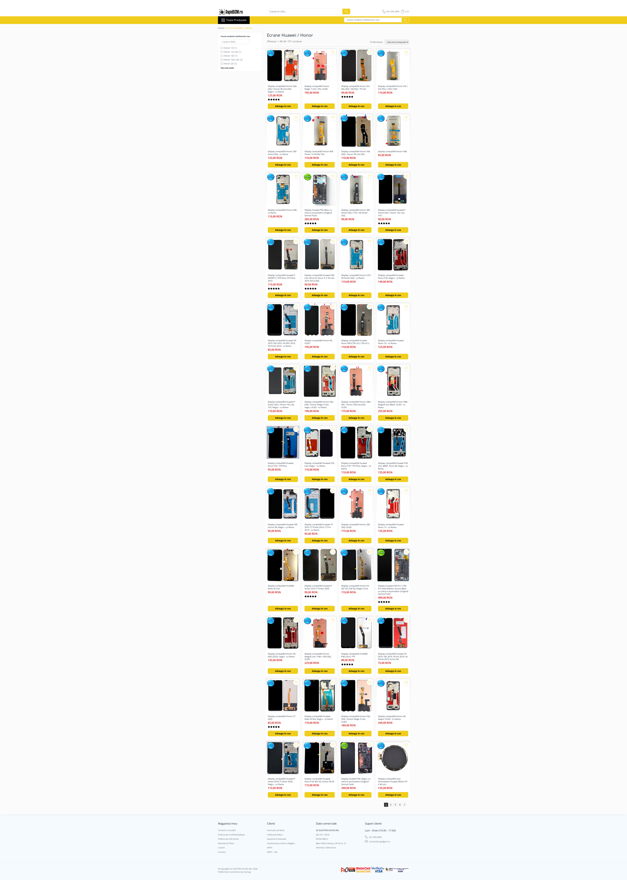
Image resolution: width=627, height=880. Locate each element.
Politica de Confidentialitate (231, 834)
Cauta (405, 19)
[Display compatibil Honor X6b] (393, 130)
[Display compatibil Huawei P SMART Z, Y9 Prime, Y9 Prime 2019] (282, 254)
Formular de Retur (276, 830)
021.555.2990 (375, 837)
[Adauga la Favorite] (296, 52)
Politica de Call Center (228, 838)
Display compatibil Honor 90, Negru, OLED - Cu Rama (392, 717)
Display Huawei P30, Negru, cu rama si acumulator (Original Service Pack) (355, 781)
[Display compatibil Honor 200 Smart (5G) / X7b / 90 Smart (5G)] (356, 189)
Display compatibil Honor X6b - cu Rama (283, 211)
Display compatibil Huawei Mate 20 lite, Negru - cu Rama (319, 717)
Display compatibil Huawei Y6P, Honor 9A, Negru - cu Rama (283, 526)
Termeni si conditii (227, 830)
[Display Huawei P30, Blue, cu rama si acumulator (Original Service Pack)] (319, 189)
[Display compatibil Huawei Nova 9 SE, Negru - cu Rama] (393, 254)
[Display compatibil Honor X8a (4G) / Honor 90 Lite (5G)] (356, 130)
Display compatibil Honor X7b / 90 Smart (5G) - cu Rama (356, 276)
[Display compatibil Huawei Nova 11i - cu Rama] (393, 503)
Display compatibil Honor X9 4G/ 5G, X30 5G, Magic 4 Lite (355, 587)
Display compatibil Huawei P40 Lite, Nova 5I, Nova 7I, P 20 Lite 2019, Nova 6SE (319, 278)
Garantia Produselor (277, 838)
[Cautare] (346, 11)
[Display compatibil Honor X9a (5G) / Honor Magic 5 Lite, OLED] (356, 695)
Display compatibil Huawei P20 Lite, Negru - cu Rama (319, 464)
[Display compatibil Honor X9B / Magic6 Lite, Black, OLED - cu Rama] (393, 381)
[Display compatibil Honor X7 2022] (282, 695)
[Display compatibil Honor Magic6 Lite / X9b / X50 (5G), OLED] (319, 633)
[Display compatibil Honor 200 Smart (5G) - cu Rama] (282, 130)
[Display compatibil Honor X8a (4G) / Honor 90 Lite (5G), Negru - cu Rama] (282, 65)
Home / (222, 28)
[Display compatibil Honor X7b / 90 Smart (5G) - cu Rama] (356, 254)
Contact (222, 851)
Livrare (221, 847)
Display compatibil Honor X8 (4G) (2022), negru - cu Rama (281, 655)
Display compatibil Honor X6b (392, 151)
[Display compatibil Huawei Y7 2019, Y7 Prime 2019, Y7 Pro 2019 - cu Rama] (319, 503)
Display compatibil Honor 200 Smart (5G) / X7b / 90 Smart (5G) (355, 213)
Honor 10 (228, 47)
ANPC (270, 847)
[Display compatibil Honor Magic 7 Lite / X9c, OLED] (319, 65)
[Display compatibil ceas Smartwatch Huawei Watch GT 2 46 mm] (393, 758)
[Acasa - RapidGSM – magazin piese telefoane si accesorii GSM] (234, 11)
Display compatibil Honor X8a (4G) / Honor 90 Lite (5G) (355, 153)
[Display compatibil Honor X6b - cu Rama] (282, 189)
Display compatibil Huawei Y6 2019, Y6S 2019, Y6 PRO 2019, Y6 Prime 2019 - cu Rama (282, 343)
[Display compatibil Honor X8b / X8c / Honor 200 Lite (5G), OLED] (356, 381)
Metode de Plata (226, 843)
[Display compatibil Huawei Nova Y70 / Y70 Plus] (282, 442)
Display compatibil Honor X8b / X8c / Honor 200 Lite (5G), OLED (356, 404)
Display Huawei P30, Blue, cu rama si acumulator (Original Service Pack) (318, 213)
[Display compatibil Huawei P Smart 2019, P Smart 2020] (319, 565)
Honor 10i (229, 55)
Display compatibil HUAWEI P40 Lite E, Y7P (354, 655)
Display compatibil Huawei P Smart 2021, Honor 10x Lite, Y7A (391, 213)
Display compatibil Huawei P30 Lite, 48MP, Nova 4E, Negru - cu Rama (393, 466)
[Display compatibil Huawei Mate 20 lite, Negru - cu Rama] (319, 695)
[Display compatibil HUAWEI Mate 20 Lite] (282, 565)
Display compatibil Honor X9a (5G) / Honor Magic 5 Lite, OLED (355, 719)
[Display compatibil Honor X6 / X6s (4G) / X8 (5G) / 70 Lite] (356, 65)
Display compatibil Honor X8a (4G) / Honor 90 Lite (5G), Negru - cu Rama (282, 89)
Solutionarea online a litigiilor (281, 843)
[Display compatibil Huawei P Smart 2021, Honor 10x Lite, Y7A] (393, 189)
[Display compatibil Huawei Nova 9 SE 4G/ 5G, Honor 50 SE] (319, 758)
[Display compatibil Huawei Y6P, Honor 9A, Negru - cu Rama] (282, 503)
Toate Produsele (236, 20)
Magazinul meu (227, 823)
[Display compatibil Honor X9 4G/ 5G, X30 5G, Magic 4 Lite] (356, 565)
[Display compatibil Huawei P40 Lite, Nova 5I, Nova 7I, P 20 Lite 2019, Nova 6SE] (319, 254)
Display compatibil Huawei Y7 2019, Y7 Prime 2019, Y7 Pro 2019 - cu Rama (319, 527)
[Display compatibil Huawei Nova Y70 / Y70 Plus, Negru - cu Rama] (356, 442)
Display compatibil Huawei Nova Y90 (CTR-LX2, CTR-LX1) (355, 342)
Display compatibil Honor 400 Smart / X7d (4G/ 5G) (319, 153)
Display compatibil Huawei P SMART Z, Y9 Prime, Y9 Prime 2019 (281, 278)
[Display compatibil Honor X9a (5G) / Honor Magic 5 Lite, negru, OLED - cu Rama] (319, 381)
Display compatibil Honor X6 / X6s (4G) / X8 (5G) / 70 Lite (355, 87)
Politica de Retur (275, 834)
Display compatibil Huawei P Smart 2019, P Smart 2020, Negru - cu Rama (281, 781)
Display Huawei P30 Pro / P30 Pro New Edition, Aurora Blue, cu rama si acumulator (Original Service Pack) (393, 590)
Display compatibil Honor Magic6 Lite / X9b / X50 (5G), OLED (318, 656)
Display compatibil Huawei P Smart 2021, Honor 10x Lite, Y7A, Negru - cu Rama (281, 404)
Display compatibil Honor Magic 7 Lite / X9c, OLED (317, 87)
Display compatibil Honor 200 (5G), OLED (355, 526)
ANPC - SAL (272, 851)
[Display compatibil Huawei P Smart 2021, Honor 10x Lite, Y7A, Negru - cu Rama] (282, 381)
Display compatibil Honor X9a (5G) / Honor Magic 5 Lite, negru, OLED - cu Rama (319, 404)
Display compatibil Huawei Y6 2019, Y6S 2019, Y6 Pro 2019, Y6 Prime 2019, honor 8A (393, 656)
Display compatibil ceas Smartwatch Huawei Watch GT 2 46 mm (392, 781)
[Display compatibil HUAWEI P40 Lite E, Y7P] (356, 633)
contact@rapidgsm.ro (379, 841)
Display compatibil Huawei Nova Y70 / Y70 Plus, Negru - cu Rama (356, 466)
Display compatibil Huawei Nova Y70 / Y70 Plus (280, 464)
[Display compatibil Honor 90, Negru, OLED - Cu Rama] (393, 695)
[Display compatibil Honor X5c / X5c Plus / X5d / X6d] (393, 65)
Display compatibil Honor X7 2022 (281, 717)
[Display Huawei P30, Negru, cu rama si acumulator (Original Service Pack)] (356, 758)
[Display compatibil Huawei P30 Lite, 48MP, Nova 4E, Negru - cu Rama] (393, 442)
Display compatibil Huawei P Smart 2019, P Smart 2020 (318, 587)
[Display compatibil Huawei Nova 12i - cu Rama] (393, 319)
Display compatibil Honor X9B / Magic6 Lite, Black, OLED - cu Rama (393, 404)
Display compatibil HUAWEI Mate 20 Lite (281, 587)
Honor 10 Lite (231, 51)
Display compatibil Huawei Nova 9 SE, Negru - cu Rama (391, 276)
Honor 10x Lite (231, 59)
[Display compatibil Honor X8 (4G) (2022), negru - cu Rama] (282, 633)
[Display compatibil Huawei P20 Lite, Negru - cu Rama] (319, 442)
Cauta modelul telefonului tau (363, 19)
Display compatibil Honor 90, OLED (318, 342)
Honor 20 (228, 63)
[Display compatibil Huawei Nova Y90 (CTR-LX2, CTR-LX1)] (356, 319)
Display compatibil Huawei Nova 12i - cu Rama (391, 342)
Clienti (271, 823)
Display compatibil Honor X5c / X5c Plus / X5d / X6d (393, 87)
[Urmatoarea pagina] (404, 805)
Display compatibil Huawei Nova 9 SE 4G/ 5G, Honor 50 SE (319, 780)
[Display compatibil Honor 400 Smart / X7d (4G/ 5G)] (319, 130)
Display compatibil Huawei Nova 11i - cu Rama (391, 526)
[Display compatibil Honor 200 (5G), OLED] (356, 503)
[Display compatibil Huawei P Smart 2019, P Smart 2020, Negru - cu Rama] (282, 758)
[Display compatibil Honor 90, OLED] (319, 319)
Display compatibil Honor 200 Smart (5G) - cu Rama (282, 153)
